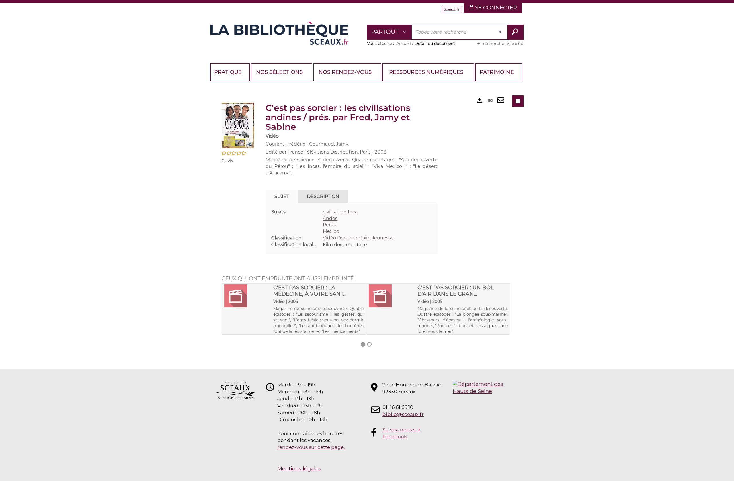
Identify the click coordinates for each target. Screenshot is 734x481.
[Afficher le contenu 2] (369, 344)
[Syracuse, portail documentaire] (279, 33)
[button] (238, 125)
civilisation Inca (340, 212)
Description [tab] (323, 196)
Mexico (331, 231)
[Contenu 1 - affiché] (363, 344)
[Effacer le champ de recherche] (500, 32)
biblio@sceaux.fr (403, 414)
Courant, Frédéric (285, 144)
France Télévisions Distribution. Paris (329, 152)
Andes (330, 218)
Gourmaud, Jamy (328, 144)
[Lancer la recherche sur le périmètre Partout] (515, 32)
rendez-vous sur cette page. (311, 447)
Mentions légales (299, 469)
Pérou (330, 224)
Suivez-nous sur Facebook (401, 433)
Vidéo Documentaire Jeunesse (358, 238)
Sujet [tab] (281, 196)
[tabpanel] (351, 228)
